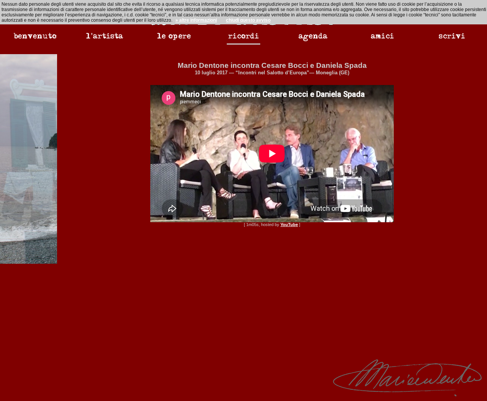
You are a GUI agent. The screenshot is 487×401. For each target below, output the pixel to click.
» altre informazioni (196, 20)
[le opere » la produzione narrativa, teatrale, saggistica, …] (173, 40)
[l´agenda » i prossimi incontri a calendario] (313, 40)
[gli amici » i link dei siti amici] (382, 40)
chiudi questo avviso (248, 20)
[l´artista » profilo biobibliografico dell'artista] (104, 40)
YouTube (289, 224)
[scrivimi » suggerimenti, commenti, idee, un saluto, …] (452, 40)
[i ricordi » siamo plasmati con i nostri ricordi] (243, 41)
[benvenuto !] (35, 40)
